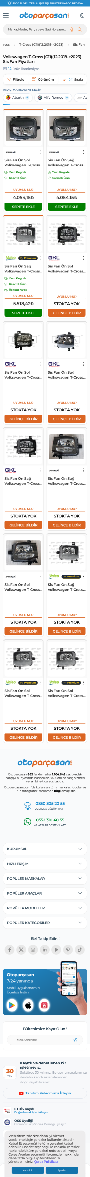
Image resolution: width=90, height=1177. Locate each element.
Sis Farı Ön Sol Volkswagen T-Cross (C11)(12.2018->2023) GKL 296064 (22, 375)
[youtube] (56, 950)
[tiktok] (80, 950)
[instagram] (33, 950)
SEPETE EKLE (23, 207)
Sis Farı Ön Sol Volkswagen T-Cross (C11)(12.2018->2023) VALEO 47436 (22, 693)
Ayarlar (62, 1170)
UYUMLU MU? (23, 190)
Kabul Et (28, 1170)
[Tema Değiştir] (82, 15)
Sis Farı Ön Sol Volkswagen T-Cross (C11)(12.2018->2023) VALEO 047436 (65, 693)
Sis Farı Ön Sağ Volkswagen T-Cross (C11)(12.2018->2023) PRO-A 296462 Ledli (65, 481)
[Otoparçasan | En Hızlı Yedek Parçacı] (44, 16)
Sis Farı (78, 44)
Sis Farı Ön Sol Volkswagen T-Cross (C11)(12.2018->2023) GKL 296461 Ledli (65, 269)
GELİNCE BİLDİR (67, 313)
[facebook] (9, 950)
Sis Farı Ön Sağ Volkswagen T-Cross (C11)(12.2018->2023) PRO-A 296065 (65, 163)
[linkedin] (45, 950)
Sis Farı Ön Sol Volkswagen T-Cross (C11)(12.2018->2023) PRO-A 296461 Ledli (22, 587)
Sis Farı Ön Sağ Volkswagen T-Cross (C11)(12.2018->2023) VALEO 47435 (65, 587)
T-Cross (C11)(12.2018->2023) (41, 44)
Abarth (18, 97)
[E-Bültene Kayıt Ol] (75, 1040)
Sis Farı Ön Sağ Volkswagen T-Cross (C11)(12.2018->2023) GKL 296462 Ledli (22, 481)
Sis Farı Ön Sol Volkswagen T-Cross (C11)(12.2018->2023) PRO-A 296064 (22, 163)
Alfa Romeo (53, 97)
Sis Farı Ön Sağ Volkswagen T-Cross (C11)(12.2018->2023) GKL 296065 (65, 375)
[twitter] (21, 950)
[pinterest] (68, 950)
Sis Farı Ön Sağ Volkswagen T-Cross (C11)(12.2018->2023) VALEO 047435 (22, 269)
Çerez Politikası (46, 1162)
